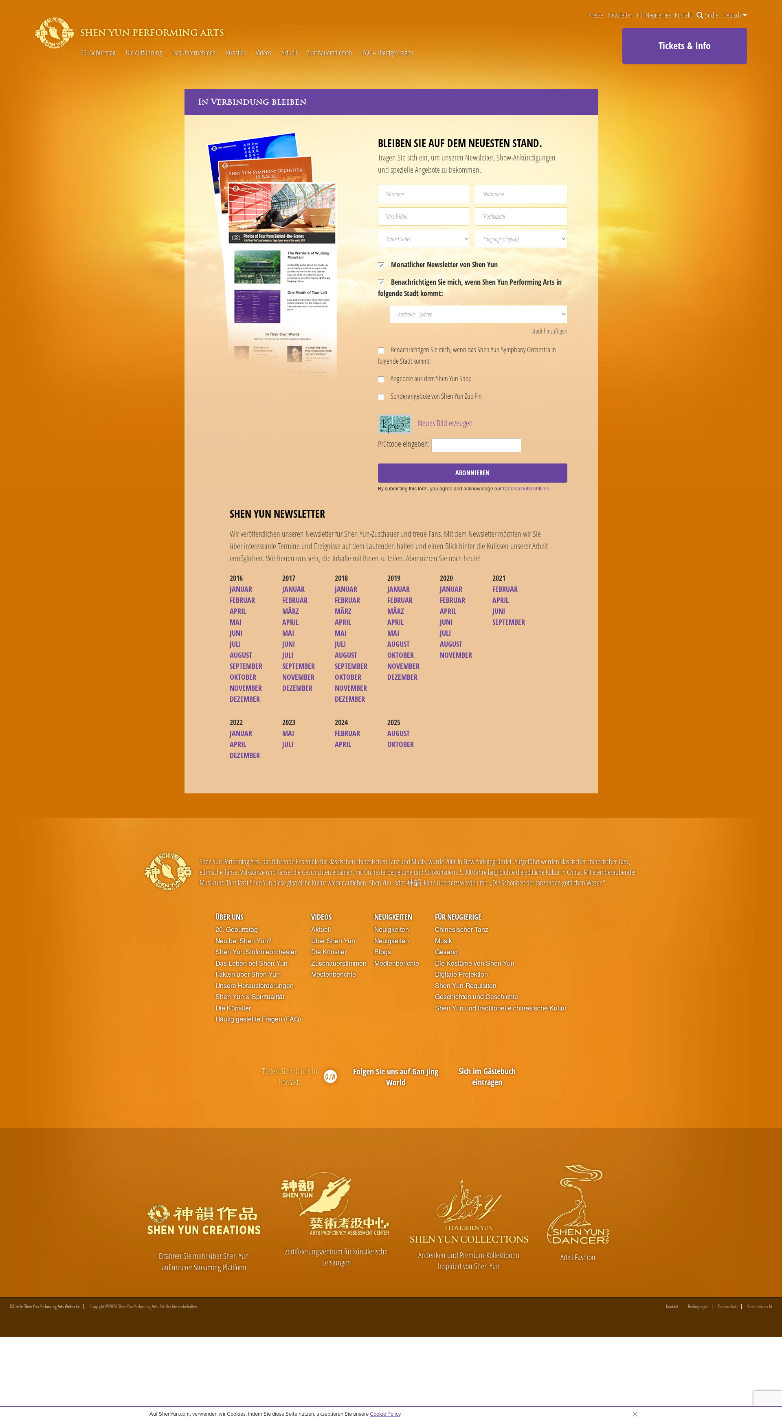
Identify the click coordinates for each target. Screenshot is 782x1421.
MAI (236, 622)
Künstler (236, 53)
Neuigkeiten (393, 916)
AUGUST (241, 655)
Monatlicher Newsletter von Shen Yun (443, 264)
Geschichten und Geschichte (476, 996)
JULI (235, 644)
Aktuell (289, 53)
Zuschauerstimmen (329, 53)
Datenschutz (728, 1306)
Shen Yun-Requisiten (465, 985)
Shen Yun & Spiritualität (249, 996)
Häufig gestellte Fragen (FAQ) (258, 1019)
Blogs (382, 951)
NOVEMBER (246, 688)
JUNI (236, 633)
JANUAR (241, 589)
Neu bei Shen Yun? (243, 940)
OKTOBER (243, 677)
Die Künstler (233, 1008)
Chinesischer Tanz (461, 929)
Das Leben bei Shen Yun (251, 963)
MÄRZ (290, 611)
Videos (263, 53)
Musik (443, 940)
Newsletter (620, 15)
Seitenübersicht (759, 1306)
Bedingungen (698, 1306)
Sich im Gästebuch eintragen (487, 1076)
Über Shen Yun (333, 940)
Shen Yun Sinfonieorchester (256, 951)
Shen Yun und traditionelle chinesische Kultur (501, 1008)
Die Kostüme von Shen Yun (474, 963)
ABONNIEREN (472, 472)
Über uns (229, 916)
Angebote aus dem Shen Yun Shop (430, 378)
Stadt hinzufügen (549, 331)
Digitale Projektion (461, 974)
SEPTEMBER (246, 666)
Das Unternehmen (194, 53)
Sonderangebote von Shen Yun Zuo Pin (435, 396)
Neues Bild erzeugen (445, 422)
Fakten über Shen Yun (247, 974)
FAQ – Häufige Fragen (387, 53)
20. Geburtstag (98, 53)
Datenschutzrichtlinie (526, 488)
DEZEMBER (245, 699)
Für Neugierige (653, 15)
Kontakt (683, 15)
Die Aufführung (144, 53)
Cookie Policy (385, 1413)
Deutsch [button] (732, 15)
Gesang (446, 951)
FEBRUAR (242, 600)
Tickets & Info (685, 45)
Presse (596, 15)
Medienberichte (333, 974)
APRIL (238, 611)
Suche (711, 15)
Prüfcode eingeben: (404, 443)
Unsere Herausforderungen (254, 985)
